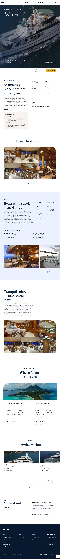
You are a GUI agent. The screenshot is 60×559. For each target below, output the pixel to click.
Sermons (16, 9)
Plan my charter (6, 544)
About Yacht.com (35, 537)
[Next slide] (52, 272)
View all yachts (32, 487)
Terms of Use (54, 554)
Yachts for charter (7, 537)
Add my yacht (21, 537)
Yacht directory (6, 546)
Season (36, 69)
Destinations (40, 2)
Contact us (34, 539)
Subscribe (51, 544)
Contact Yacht (47, 554)
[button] (5, 456)
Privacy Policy (40, 554)
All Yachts (56, 2)
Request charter (51, 70)
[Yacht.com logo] (7, 529)
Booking (4, 534)
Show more (6, 109)
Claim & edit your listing (44, 106)
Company (33, 534)
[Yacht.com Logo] (4, 2)
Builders (48, 2)
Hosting (19, 534)
